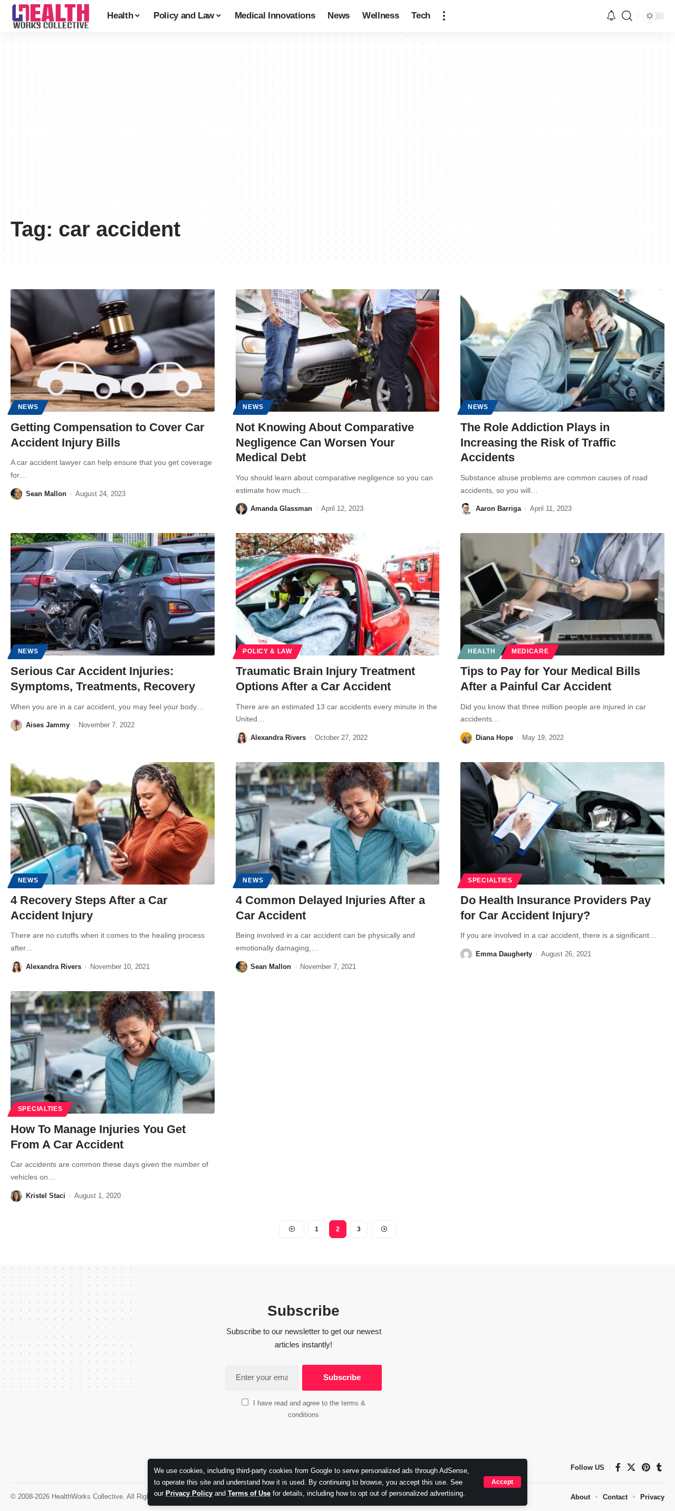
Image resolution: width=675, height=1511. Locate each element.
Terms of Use (249, 1493)
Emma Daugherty (504, 954)
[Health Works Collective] (50, 16)
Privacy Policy (189, 1493)
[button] (502, 1482)
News (28, 407)
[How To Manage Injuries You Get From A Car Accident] (113, 1052)
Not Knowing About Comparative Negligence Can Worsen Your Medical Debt (325, 442)
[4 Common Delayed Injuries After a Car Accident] (338, 823)
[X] (631, 1467)
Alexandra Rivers (278, 738)
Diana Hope (494, 738)
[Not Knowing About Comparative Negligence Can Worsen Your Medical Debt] (338, 350)
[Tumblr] (659, 1467)
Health (481, 651)
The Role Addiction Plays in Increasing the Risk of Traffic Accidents (538, 442)
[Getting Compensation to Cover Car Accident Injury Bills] (113, 350)
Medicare (530, 651)
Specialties (490, 880)
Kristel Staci (45, 1196)
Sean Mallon (46, 494)
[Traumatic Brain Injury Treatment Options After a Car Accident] (338, 594)
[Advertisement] (337, 132)
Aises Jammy (48, 725)
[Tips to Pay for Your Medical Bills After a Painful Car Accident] (562, 594)
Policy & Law (267, 651)
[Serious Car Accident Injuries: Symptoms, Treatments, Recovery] (113, 594)
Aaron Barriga (498, 508)
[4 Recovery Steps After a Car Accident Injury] (113, 823)
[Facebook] (618, 1467)
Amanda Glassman (281, 508)
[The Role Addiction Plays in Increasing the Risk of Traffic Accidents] (562, 350)
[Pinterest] (646, 1467)
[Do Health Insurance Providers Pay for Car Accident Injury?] (562, 823)
